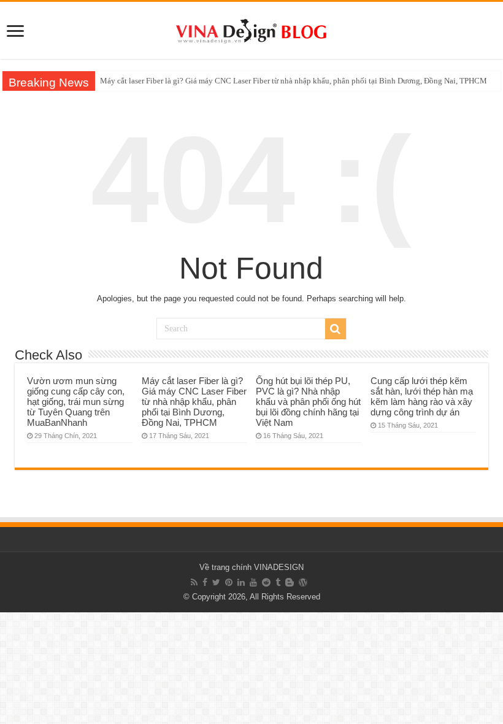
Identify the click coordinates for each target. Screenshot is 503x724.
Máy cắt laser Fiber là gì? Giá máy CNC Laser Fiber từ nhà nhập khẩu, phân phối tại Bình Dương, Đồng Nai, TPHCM (293, 80)
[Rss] (194, 582)
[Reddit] (266, 582)
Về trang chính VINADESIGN (251, 567)
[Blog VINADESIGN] (251, 29)
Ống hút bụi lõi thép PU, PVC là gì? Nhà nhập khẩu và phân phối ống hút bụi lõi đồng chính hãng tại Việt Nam (308, 401)
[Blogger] (289, 582)
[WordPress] (303, 582)
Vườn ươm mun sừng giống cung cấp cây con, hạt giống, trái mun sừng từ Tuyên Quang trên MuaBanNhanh (76, 401)
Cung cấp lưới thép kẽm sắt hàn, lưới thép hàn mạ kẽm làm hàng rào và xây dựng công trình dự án (422, 396)
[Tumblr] (278, 582)
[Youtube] (253, 582)
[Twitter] (216, 582)
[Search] (335, 328)
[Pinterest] (229, 582)
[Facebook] (205, 582)
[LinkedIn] (241, 582)
